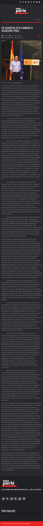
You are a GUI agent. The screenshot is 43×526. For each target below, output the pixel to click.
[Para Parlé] (21, 10)
